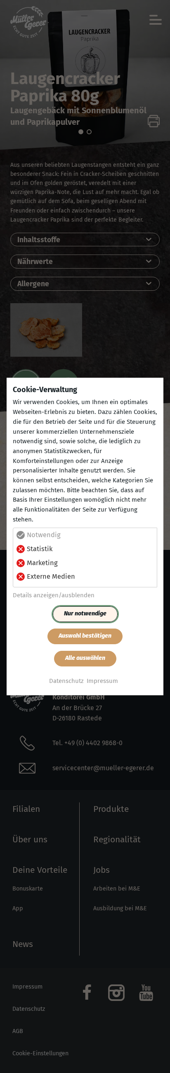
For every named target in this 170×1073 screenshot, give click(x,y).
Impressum (102, 681)
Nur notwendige (85, 613)
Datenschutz (66, 681)
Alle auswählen (85, 658)
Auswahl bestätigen (85, 635)
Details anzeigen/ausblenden (53, 595)
